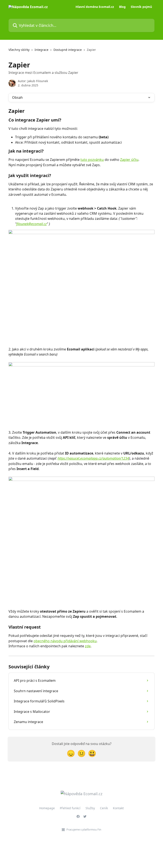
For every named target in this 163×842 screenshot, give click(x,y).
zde (88, 646)
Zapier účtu (129, 159)
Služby (90, 808)
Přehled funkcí (70, 808)
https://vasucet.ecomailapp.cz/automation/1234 (93, 458)
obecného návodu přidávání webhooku (65, 641)
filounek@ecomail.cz (31, 224)
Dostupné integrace (67, 50)
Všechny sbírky (19, 50)
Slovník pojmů (141, 6)
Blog (122, 6)
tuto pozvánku (92, 159)
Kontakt (118, 808)
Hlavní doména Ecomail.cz (95, 6)
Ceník (104, 808)
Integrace (41, 50)
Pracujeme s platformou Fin (83, 829)
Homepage (47, 808)
